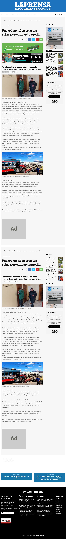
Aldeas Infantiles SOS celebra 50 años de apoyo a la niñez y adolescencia (51, 61)
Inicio (6, 20)
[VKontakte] (60, 14)
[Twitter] (33, 39)
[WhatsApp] (41, 39)
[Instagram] (58, 14)
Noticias (11, 20)
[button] (64, 14)
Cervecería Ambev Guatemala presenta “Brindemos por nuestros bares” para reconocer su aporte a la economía (27, 501)
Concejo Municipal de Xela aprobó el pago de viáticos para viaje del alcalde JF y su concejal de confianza (49, 478)
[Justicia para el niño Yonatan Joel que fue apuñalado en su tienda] (60, 74)
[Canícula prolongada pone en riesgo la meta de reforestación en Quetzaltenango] (60, 55)
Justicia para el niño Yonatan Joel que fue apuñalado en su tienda (51, 74)
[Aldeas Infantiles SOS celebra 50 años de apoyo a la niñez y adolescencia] (60, 61)
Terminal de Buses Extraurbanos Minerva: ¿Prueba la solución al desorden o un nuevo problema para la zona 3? (51, 67)
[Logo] (27, 492)
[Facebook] (55, 14)
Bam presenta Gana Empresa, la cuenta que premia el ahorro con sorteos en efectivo (27, 507)
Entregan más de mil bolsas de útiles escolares (16, 477)
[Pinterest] (37, 39)
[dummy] (22, 229)
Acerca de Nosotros (7, 513)
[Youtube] (62, 14)
